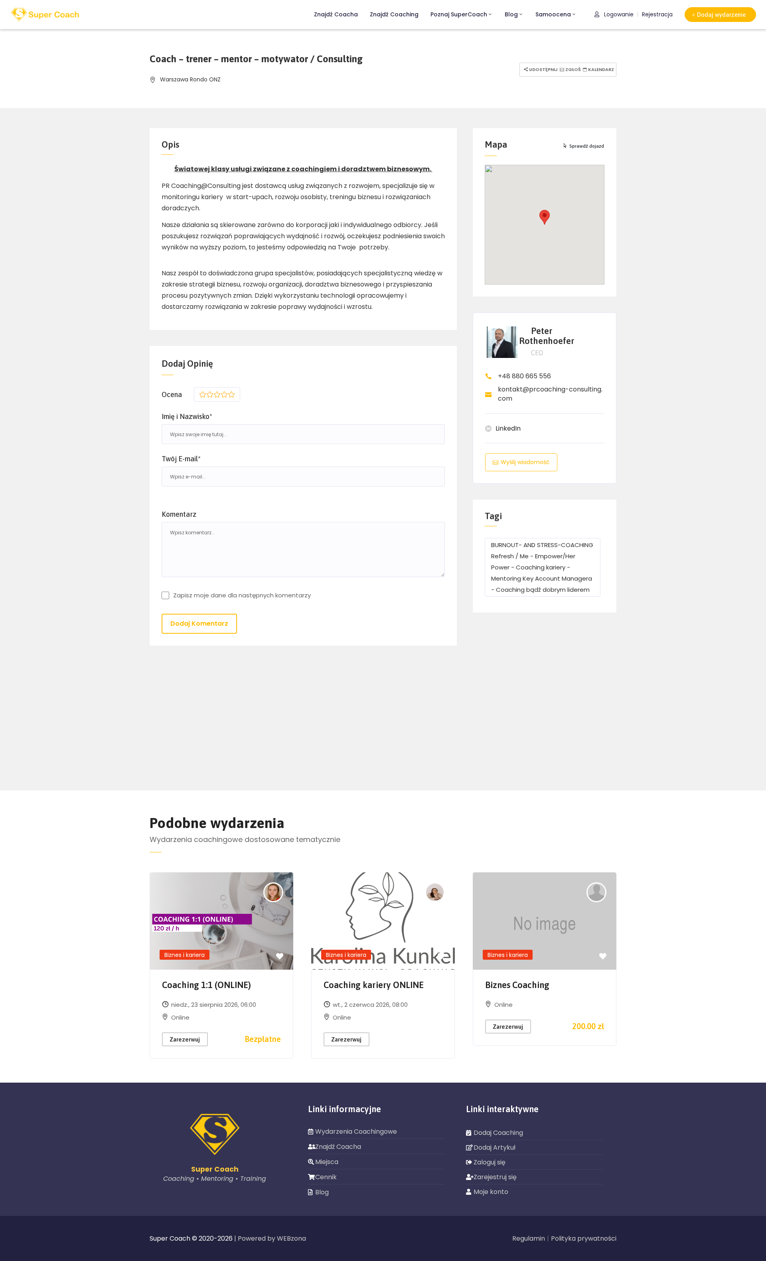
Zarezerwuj (185, 1039)
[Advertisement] (544, 703)
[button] (720, 14)
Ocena (172, 394)
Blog (511, 14)
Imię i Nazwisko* (187, 416)
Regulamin (528, 1238)
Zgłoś (572, 69)
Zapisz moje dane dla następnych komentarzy (242, 595)
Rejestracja (657, 14)
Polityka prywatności (583, 1238)
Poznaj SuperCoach (458, 14)
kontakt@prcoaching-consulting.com (550, 394)
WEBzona (291, 1238)
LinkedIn (508, 428)
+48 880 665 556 (524, 376)
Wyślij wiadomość (525, 462)
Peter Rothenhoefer (546, 336)
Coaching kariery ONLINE (374, 985)
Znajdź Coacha (336, 14)
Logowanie (618, 14)
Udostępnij (543, 69)
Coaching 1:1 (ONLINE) (206, 985)
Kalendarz (600, 69)
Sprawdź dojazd (586, 146)
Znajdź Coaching (394, 14)
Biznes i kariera (184, 955)
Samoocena (553, 14)
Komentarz (179, 514)
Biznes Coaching (517, 985)
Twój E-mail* (181, 459)
